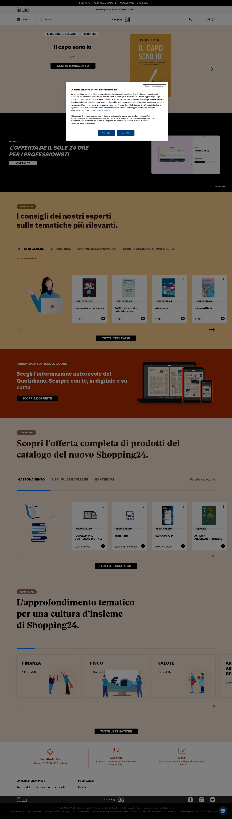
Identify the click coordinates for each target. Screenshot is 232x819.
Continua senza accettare (154, 86)
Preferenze (107, 133)
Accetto (125, 133)
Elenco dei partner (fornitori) (83, 124)
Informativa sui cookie (101, 110)
